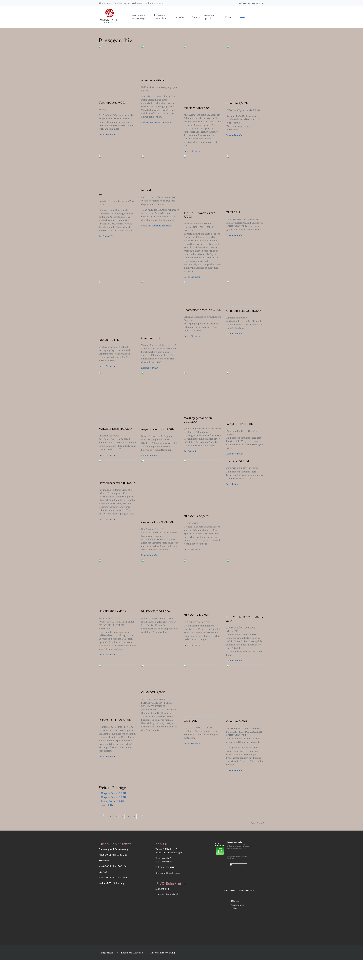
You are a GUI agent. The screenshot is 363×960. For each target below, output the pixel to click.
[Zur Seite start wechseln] (100, 815)
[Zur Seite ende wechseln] (144, 815)
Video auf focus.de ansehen (156, 225)
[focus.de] (160, 170)
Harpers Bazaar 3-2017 (113, 793)
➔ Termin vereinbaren (251, 3)
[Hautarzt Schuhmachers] (109, 16)
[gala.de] (118, 172)
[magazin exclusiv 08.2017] (160, 398)
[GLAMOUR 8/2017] (160, 676)
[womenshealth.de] (160, 60)
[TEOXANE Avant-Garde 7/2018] (203, 181)
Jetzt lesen (232, 484)
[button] (140, 17)
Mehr (245, 848)
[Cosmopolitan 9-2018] (118, 71)
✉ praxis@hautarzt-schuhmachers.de (144, 3)
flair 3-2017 (106, 805)
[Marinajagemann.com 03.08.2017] (203, 392)
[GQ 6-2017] (203, 690)
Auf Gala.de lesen (108, 236)
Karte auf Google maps (168, 873)
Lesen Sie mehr (107, 134)
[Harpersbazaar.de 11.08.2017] (118, 468)
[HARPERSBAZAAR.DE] (118, 582)
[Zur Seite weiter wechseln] (139, 815)
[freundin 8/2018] (245, 71)
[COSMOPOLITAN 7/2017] (118, 689)
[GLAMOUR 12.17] (118, 308)
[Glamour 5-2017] (245, 690)
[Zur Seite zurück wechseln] (105, 815)
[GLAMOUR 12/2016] (203, 584)
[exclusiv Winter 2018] (203, 74)
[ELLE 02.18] (245, 181)
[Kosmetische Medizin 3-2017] (203, 293)
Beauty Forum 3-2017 (112, 801)
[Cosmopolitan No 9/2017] (160, 488)
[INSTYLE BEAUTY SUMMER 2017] (245, 585)
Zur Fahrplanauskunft (167, 894)
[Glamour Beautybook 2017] (245, 293)
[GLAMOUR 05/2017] (203, 485)
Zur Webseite (191, 451)
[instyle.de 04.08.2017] (245, 395)
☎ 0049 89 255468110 (111, 3)
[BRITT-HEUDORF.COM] (160, 583)
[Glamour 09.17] (160, 307)
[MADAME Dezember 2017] (118, 397)
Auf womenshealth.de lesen (156, 122)
